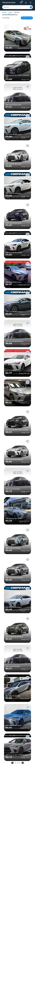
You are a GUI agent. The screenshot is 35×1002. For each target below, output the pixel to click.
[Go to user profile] (26, 2)
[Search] (31, 7)
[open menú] (30, 2)
